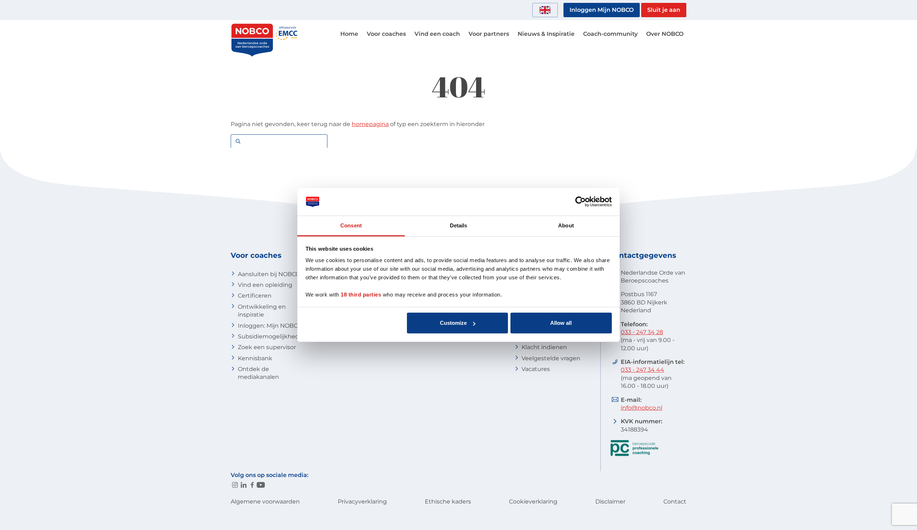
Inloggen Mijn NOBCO (602, 9)
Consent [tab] (351, 225)
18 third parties (361, 295)
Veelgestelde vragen (551, 358)
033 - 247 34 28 (642, 332)
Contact (674, 501)
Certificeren (255, 295)
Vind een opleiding (265, 284)
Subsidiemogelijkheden (272, 336)
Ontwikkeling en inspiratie (262, 310)
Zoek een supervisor (267, 347)
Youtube (260, 485)
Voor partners (489, 33)
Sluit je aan (663, 9)
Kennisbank (255, 358)
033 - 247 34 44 (642, 369)
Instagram (235, 485)
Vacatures (536, 369)
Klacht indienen (544, 347)
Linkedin (243, 485)
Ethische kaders (448, 501)
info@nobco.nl (641, 407)
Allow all (561, 323)
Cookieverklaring (533, 501)
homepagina (370, 124)
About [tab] (566, 225)
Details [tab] (458, 225)
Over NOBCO (664, 33)
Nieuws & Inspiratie (546, 33)
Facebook (252, 485)
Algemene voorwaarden (265, 501)
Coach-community (610, 33)
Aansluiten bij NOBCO (269, 274)
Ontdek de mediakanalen (258, 373)
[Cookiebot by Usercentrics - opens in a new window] (580, 202)
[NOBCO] (252, 55)
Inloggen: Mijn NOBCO (270, 325)
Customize (453, 323)
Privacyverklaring (362, 501)
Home (349, 33)
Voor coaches (386, 33)
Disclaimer (610, 501)
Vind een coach (437, 33)
